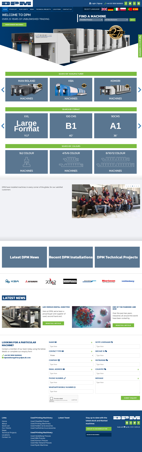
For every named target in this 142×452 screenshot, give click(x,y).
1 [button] (127, 187)
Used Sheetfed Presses (40, 421)
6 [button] (136, 187)
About (4, 423)
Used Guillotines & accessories (43, 428)
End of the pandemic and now (124, 308)
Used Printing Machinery (41, 423)
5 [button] (134, 187)
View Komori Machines (14, 25)
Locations (57, 9)
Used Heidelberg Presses (41, 436)
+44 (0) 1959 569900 (114, 3)
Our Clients (23, 9)
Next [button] (140, 90)
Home (5, 9)
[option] (104, 9)
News (32, 9)
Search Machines (93, 435)
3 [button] (131, 187)
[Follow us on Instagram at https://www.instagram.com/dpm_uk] (130, 423)
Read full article (53, 323)
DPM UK (137, 427)
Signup (99, 3)
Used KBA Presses (38, 438)
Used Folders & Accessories (42, 426)
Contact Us (67, 9)
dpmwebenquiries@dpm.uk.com (17, 357)
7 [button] (138, 187)
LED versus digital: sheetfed (56, 307)
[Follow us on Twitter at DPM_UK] (134, 423)
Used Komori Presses (39, 440)
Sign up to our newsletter (97, 429)
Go (132, 20)
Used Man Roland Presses (41, 443)
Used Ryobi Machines (39, 445)
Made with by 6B (123, 427)
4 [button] (132, 187)
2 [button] (129, 187)
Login (93, 3)
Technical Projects (43, 9)
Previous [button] (3, 90)
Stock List (13, 9)
